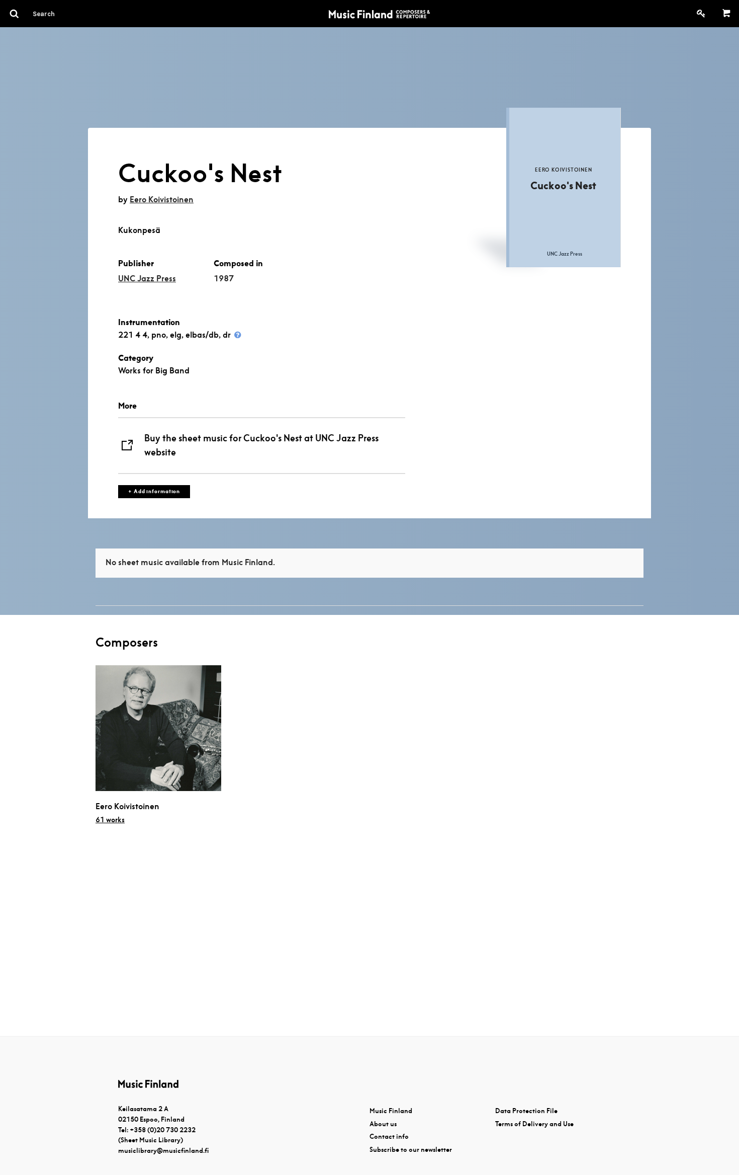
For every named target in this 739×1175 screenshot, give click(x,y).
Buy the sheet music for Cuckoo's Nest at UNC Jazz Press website (261, 445)
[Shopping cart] (726, 13)
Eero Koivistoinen (162, 199)
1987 (224, 278)
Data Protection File (526, 1111)
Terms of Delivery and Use (534, 1124)
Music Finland (390, 1111)
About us (383, 1124)
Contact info (389, 1136)
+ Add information (154, 491)
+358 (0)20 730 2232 (163, 1130)
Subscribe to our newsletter (410, 1149)
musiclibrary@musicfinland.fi (163, 1150)
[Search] (62, 13)
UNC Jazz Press (147, 278)
